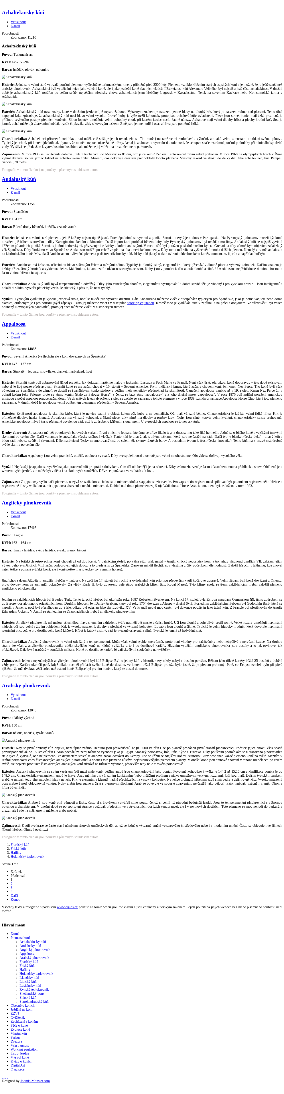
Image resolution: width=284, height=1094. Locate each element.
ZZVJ (15, 1013)
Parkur (15, 1037)
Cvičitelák (18, 1017)
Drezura (16, 1041)
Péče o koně (19, 1025)
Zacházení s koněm (24, 1021)
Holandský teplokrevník (27, 856)
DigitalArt (18, 1065)
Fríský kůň (18, 848)
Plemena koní (20, 938)
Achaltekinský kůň (23, 12)
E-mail (15, 26)
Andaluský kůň (19, 179)
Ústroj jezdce (20, 1053)
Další (14, 895)
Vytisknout (18, 22)
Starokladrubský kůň (34, 1001)
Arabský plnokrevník (26, 685)
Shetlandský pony (32, 993)
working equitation (140, 303)
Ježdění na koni (21, 1009)
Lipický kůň (28, 981)
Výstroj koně (20, 1057)
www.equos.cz (67, 907)
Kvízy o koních (21, 1061)
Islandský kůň (29, 977)
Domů (15, 934)
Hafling (16, 852)
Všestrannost (20, 1045)
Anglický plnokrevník (26, 503)
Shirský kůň (28, 997)
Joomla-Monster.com (35, 1081)
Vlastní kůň (19, 1033)
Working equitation (24, 1049)
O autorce (17, 1069)
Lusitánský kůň (30, 985)
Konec (15, 899)
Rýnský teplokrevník (34, 989)
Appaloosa (14, 324)
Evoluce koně (20, 1029)
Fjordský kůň (20, 844)
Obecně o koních (23, 1005)
